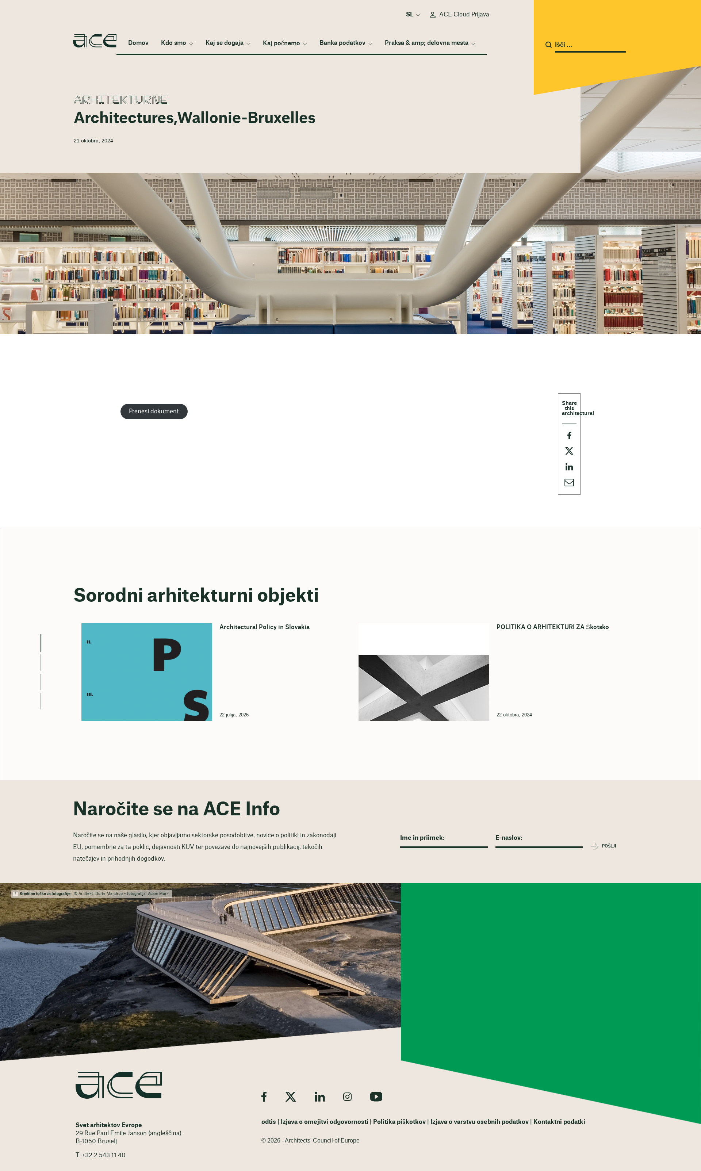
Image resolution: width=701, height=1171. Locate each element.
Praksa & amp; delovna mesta (426, 43)
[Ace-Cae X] (290, 1097)
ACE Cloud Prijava (464, 15)
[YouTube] (376, 1097)
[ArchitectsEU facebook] (264, 1097)
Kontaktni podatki (559, 1122)
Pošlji (609, 846)
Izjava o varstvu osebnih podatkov (479, 1122)
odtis (268, 1122)
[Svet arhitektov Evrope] (119, 1085)
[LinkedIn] (320, 1097)
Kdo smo (173, 43)
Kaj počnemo (281, 43)
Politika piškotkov (399, 1122)
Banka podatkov (342, 43)
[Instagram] (347, 1097)
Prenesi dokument (154, 411)
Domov (138, 43)
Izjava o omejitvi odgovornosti (324, 1122)
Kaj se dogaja (225, 43)
